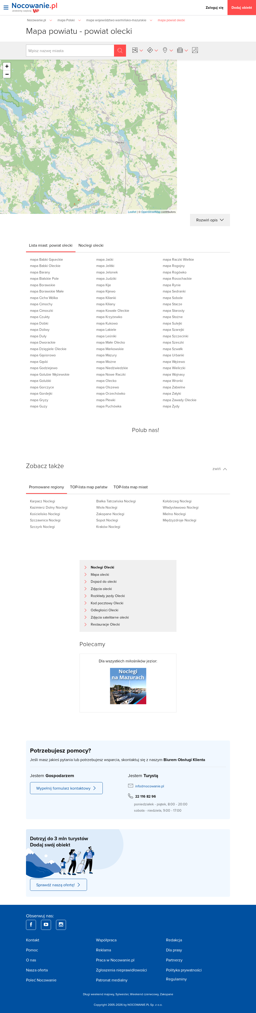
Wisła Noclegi (106, 507)
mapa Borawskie (42, 284)
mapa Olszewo (107, 387)
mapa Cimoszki (41, 310)
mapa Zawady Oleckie (179, 399)
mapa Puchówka (108, 406)
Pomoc (32, 950)
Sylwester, (123, 994)
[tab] (51, 245)
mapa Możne (106, 361)
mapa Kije (103, 284)
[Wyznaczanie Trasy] (152, 50)
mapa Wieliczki (174, 367)
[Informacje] (182, 50)
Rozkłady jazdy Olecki (108, 595)
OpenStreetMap (150, 212)
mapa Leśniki (106, 336)
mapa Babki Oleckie (45, 265)
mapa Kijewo (106, 291)
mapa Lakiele (106, 329)
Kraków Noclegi (108, 526)
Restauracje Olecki (105, 624)
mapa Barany (40, 272)
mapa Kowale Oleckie (112, 310)
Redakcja (174, 940)
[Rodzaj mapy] (137, 50)
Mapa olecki (100, 574)
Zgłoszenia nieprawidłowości (121, 970)
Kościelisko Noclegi (45, 513)
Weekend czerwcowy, (145, 994)
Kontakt (32, 940)
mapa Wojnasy (174, 374)
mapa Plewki (105, 399)
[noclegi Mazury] (128, 685)
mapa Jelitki (105, 265)
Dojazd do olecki (103, 581)
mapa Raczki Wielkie (178, 259)
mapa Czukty (40, 316)
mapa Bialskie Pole (44, 278)
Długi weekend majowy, (99, 994)
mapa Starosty (173, 310)
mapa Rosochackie (177, 278)
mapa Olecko (106, 380)
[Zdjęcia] (196, 50)
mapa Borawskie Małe (47, 291)
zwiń (217, 468)
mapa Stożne (173, 316)
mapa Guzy (38, 406)
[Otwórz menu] (6, 8)
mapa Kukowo (107, 323)
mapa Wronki (173, 380)
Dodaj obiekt (242, 7)
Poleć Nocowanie (41, 980)
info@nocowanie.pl (149, 786)
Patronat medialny (112, 980)
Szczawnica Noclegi (45, 520)
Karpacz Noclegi (42, 501)
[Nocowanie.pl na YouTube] (46, 925)
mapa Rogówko (174, 272)
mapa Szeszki (173, 342)
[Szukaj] (120, 51)
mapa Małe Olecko (110, 342)
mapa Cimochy (41, 304)
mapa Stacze (172, 304)
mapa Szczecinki (175, 336)
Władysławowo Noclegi (180, 507)
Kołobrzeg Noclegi (177, 501)
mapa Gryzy (39, 399)
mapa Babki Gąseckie (46, 259)
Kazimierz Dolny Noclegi (49, 507)
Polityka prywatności (184, 970)
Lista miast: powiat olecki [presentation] (50, 245)
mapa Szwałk (173, 348)
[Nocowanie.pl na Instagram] (61, 925)
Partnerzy (174, 960)
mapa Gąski (39, 361)
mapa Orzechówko (110, 393)
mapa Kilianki (106, 297)
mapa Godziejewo (44, 367)
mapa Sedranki (174, 291)
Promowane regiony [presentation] (46, 487)
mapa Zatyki (172, 393)
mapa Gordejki (41, 393)
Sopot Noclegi (107, 520)
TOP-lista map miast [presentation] (131, 487)
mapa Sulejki (172, 323)
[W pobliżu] (167, 50)
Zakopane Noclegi (110, 513)
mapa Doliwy (40, 329)
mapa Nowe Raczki (111, 374)
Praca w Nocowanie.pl (115, 960)
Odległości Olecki (104, 610)
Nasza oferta (37, 970)
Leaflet (132, 212)
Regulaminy (176, 979)
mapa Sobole (173, 297)
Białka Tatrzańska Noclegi (116, 501)
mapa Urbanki (173, 355)
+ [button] (6, 66)
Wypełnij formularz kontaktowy (63, 788)
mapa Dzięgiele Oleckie (48, 348)
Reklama (103, 950)
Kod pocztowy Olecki (107, 603)
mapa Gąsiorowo (43, 355)
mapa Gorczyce (42, 387)
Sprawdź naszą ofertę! (55, 885)
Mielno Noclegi (174, 513)
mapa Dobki (39, 323)
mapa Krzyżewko (109, 316)
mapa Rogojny (174, 265)
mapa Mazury (106, 355)
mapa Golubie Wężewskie (50, 374)
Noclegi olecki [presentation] (91, 245)
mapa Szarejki (173, 329)
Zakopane (166, 994)
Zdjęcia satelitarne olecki (110, 617)
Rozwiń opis (207, 220)
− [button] (7, 74)
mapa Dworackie (43, 342)
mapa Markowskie (110, 348)
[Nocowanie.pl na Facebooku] (31, 925)
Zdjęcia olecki (101, 588)
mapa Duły (38, 336)
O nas (31, 960)
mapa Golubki (40, 380)
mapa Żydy (171, 406)
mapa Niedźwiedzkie (112, 367)
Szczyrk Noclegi (42, 526)
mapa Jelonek (107, 272)
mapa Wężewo (174, 361)
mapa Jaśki (104, 259)
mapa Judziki (106, 278)
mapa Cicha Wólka (44, 297)
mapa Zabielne (174, 387)
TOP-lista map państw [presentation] (89, 487)
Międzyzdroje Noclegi (179, 520)
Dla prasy (174, 950)
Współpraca (106, 940)
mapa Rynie (172, 284)
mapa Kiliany (105, 304)
